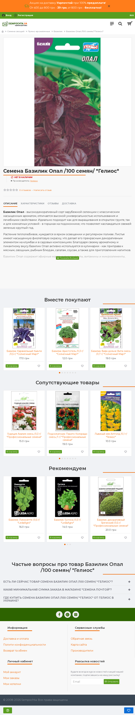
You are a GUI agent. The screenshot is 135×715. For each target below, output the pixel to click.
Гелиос (34, 180)
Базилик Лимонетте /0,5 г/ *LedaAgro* (24, 521)
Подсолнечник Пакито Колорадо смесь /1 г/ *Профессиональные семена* (67, 436)
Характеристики (32, 203)
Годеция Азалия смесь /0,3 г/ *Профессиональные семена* (24, 435)
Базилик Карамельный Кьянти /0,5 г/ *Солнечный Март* (24, 353)
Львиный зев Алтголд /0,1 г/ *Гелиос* (111, 435)
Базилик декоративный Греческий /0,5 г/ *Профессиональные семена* (111, 522)
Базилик (58, 31)
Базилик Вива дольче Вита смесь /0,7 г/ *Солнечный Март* (111, 353)
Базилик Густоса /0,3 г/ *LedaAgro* (67, 521)
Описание (10, 203)
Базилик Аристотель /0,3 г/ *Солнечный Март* (67, 353)
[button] (59, 372)
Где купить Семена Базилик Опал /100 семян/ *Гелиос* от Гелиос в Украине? (58, 599)
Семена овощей (15, 31)
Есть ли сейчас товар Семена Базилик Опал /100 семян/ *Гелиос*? (58, 581)
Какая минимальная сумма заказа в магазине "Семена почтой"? (57, 589)
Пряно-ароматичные (39, 31)
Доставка (69, 203)
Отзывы (53, 203)
